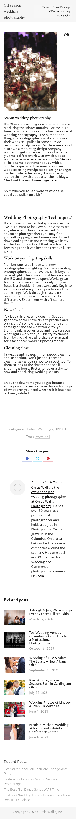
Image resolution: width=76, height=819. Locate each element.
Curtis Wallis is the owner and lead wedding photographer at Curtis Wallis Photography (48, 496)
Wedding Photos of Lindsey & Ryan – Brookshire (50, 704)
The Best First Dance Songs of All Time (31, 789)
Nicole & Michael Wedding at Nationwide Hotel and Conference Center (49, 728)
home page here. (44, 180)
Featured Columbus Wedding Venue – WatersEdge (31, 781)
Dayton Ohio (42, 437)
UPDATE (61, 429)
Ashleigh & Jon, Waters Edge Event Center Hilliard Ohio (50, 612)
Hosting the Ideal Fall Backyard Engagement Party (35, 771)
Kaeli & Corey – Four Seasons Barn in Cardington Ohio (50, 684)
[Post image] (14, 617)
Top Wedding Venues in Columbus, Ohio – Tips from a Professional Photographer (50, 638)
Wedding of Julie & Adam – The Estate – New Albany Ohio (49, 661)
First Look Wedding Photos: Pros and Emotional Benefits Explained (37, 797)
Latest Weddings (40, 429)
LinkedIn (37, 576)
